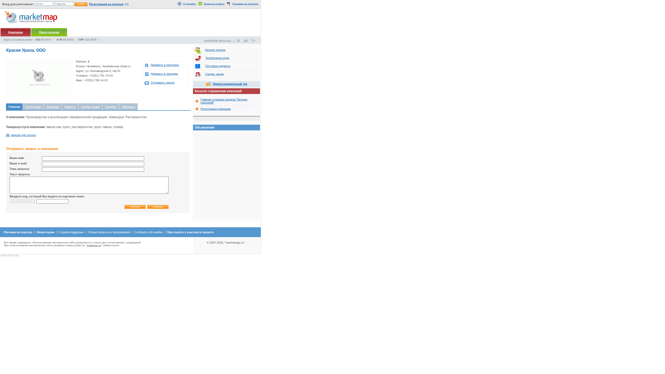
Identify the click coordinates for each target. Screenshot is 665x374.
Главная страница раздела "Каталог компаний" (224, 101)
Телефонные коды (217, 57)
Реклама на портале (245, 3)
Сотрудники (33, 106)
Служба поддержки (71, 232)
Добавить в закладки (164, 73)
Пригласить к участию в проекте (190, 232)
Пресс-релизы (49, 32)
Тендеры (110, 106)
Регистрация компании (216, 108)
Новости (70, 106)
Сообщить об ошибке (149, 232)
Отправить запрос (163, 82)
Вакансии (52, 106)
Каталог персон (215, 49)
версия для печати (23, 135)
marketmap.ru (94, 245)
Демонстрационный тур (230, 83)
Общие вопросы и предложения (109, 232)
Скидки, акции (90, 106)
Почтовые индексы (217, 66)
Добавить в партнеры (165, 64)
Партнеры (128, 106)
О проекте (189, 3)
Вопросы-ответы (214, 3)
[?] (126, 4)
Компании (15, 32)
